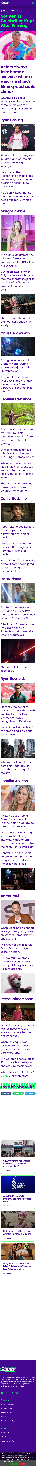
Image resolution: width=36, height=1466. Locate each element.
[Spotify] (16, 1393)
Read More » (7, 1171)
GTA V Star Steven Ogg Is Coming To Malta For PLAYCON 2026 (16, 1163)
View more (16, 1461)
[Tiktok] (12, 1393)
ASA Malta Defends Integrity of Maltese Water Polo (17, 1198)
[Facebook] (2, 1393)
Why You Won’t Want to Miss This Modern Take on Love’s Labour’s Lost (17, 1266)
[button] (33, 3)
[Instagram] (7, 1393)
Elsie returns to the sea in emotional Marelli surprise (17, 1233)
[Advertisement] (18, 1119)
